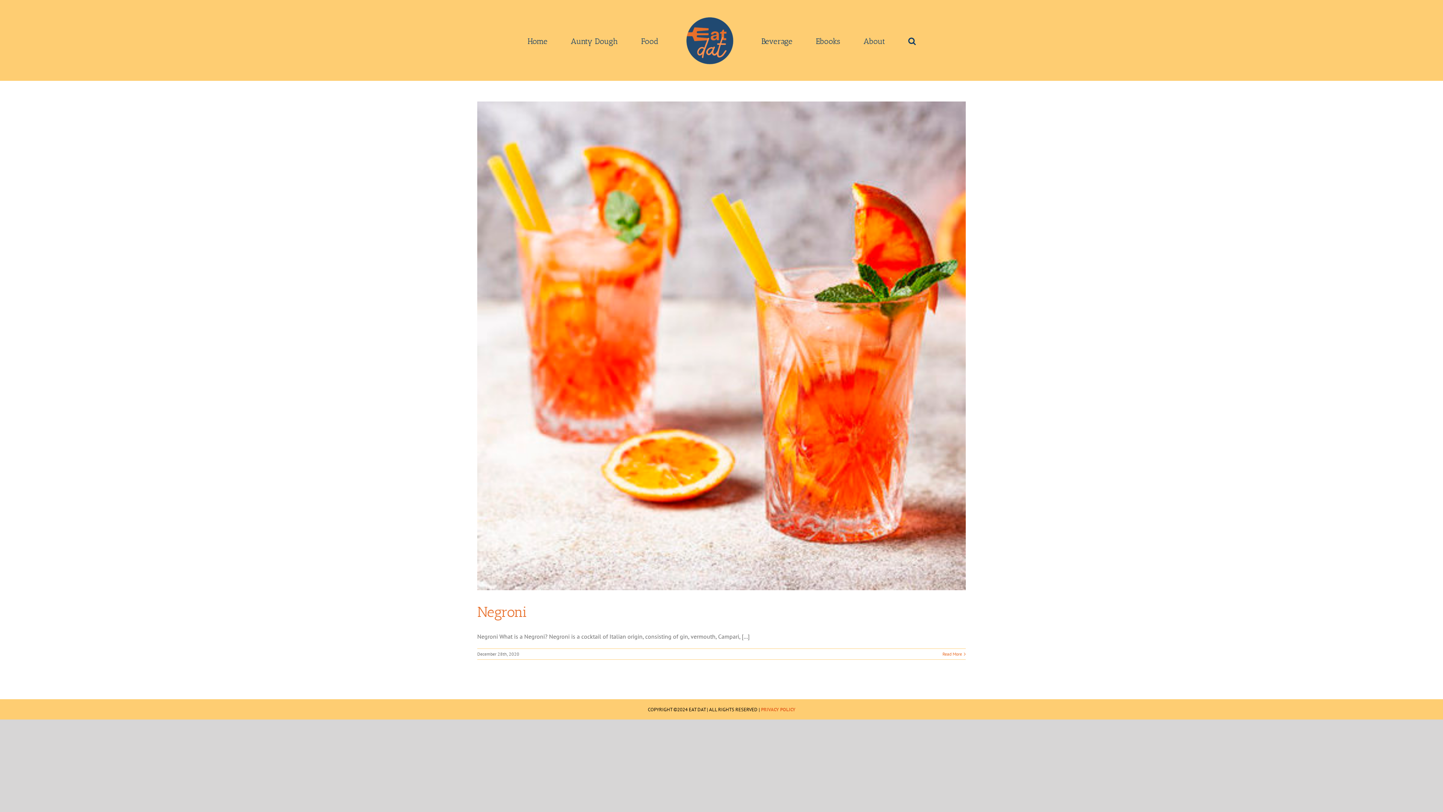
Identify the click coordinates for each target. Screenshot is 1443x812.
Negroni (502, 612)
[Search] (858, 40)
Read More (952, 654)
